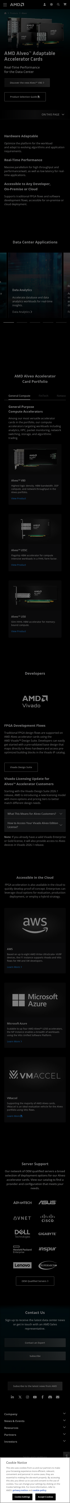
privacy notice (20, 1490)
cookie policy (39, 1490)
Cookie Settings (22, 1496)
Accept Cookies (45, 1496)
